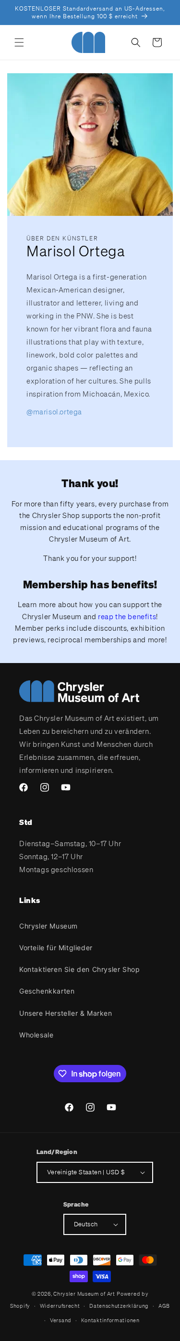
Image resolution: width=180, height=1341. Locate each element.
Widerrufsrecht (60, 1305)
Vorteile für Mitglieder (56, 947)
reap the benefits (127, 616)
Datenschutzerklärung (119, 1305)
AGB (164, 1305)
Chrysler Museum (48, 926)
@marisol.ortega (54, 411)
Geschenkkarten (46, 991)
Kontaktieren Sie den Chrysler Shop (79, 969)
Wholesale (36, 1035)
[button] (19, 42)
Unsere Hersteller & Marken (65, 1013)
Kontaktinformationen (110, 1320)
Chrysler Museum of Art (84, 1293)
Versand (61, 1320)
